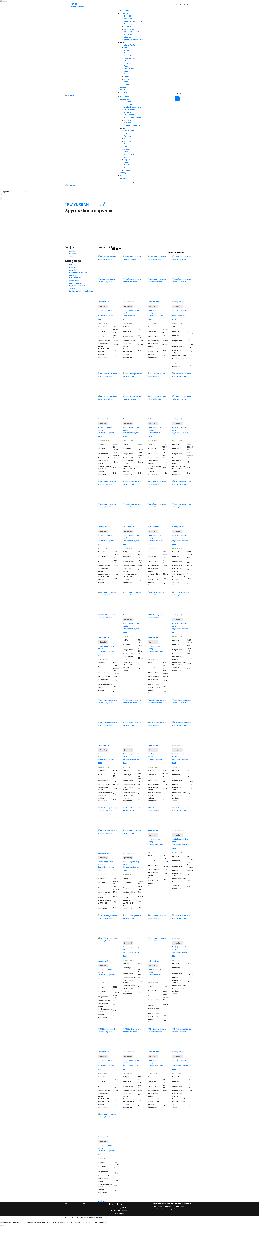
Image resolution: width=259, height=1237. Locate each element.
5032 (174, 848)
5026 (149, 763)
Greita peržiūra (103, 302)
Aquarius (127, 55)
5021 (149, 655)
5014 (124, 544)
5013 (99, 544)
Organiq (127, 74)
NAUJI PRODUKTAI (131, 29)
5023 (100, 763)
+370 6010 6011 (76, 4)
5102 (99, 1069)
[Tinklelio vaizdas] (113, 250)
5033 (100, 979)
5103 (124, 1069)
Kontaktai (124, 92)
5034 (125, 956)
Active (126, 53)
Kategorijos (124, 13)
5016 (174, 544)
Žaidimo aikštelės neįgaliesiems (81, 291)
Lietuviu (182, 4)
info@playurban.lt (77, 7)
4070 (150, 437)
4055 (125, 437)
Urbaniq (127, 84)
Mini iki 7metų (129, 45)
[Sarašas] (120, 250)
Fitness (127, 66)
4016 (124, 319)
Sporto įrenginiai (130, 34)
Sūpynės (127, 37)
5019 (100, 655)
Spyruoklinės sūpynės (133, 32)
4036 (174, 319)
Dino (125, 61)
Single (126, 76)
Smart (126, 79)
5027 (174, 763)
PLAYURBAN (75, 1217)
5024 (125, 763)
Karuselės (128, 19)
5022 (174, 633)
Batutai (72, 265)
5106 (100, 1155)
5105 (174, 1069)
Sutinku (2, 1225)
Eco (125, 47)
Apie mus (123, 90)
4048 (100, 437)
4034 (150, 319)
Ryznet (107, 1217)
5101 (173, 956)
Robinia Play (129, 69)
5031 (149, 848)
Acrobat (127, 50)
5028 (100, 871)
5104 (149, 1069)
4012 (100, 319)
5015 (149, 544)
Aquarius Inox (129, 58)
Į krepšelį (103, 306)
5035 (149, 979)
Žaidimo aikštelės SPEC (133, 40)
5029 (125, 871)
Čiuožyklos (128, 16)
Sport (126, 82)
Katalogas (124, 87)
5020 (125, 633)
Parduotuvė (124, 11)
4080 (174, 437)
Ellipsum (127, 63)
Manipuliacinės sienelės (133, 21)
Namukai (127, 26)
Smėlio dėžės (129, 24)
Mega (126, 71)
